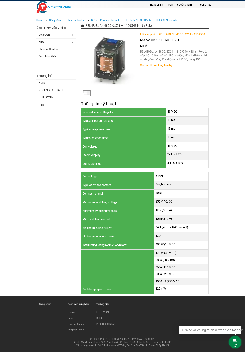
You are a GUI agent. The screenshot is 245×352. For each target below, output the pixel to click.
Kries (42, 42)
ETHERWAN (46, 97)
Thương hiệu (204, 4)
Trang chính (156, 4)
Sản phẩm (55, 20)
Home (39, 20)
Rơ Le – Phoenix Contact (105, 20)
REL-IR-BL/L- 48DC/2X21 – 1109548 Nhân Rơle (151, 20)
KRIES (42, 83)
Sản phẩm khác (48, 56)
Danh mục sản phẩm (180, 4)
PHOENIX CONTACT (51, 90)
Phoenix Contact (76, 20)
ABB (41, 104)
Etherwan (44, 34)
